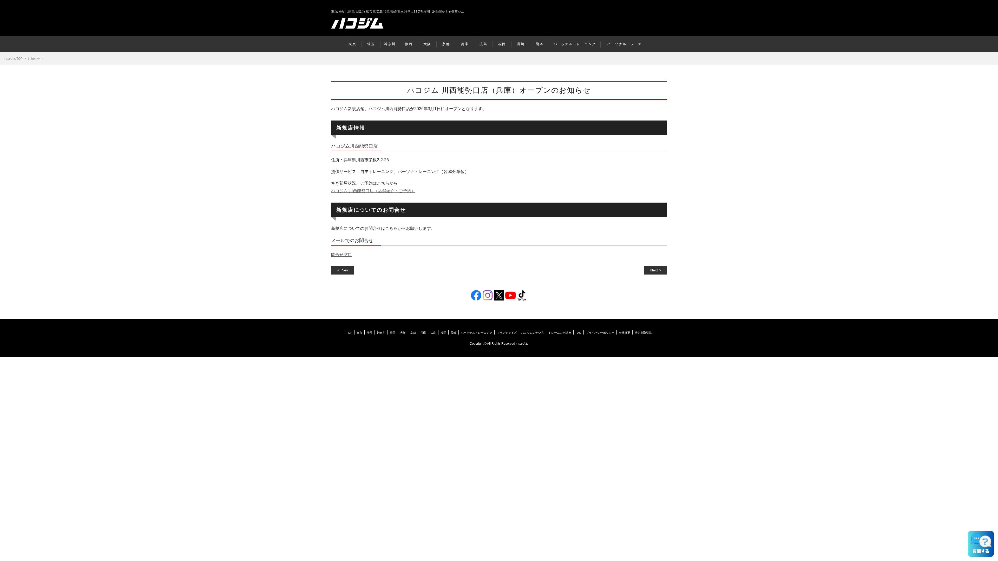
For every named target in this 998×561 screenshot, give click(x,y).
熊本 (539, 44)
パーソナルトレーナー (626, 44)
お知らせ (34, 59)
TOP (349, 332)
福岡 (502, 44)
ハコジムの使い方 (532, 332)
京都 (446, 44)
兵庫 (465, 44)
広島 (483, 44)
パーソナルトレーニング (575, 44)
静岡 (408, 44)
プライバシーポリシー (600, 332)
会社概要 (624, 332)
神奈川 (390, 44)
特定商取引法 (643, 332)
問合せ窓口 (341, 254)
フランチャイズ (507, 332)
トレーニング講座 (559, 332)
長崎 (521, 44)
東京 (352, 44)
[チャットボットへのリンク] (981, 544)
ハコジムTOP (13, 59)
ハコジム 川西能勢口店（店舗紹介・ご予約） (373, 191)
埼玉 (371, 44)
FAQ (578, 332)
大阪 (427, 44)
